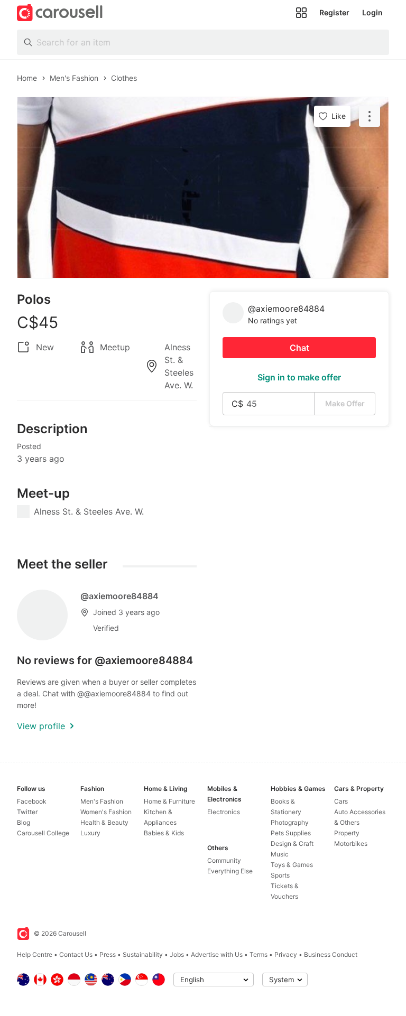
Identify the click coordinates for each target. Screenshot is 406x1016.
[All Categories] (301, 12)
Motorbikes (350, 843)
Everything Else (230, 871)
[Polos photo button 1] (203, 187)
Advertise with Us (217, 954)
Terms (258, 954)
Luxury (90, 833)
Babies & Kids (164, 833)
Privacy (285, 954)
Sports (280, 875)
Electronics (223, 812)
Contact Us (76, 954)
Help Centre (34, 954)
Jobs (177, 954)
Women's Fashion (106, 812)
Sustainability (143, 954)
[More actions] (369, 116)
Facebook (32, 801)
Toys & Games (292, 865)
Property (346, 833)
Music (280, 854)
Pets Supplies (291, 833)
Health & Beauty (104, 822)
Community (224, 860)
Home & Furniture (169, 801)
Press (107, 954)
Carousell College (43, 833)
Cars (341, 801)
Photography (290, 822)
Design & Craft (292, 843)
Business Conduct (330, 954)
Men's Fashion (101, 801)
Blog (23, 822)
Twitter (27, 812)
